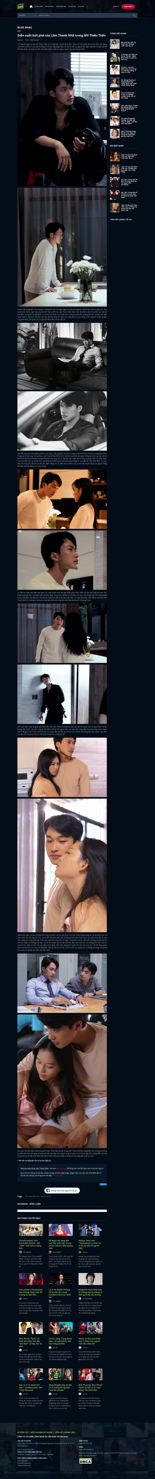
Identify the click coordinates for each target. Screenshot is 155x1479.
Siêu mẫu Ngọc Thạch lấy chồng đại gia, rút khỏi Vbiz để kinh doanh (129, 108)
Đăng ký (116, 6)
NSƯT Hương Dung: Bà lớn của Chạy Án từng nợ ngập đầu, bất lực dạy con (128, 133)
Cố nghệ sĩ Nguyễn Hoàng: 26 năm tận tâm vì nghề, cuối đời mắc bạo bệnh (129, 120)
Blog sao (81, 6)
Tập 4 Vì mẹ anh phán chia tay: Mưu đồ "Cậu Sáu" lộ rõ (129, 156)
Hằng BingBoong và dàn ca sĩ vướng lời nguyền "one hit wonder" (60, 1387)
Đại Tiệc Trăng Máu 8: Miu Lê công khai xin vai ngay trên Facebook (129, 182)
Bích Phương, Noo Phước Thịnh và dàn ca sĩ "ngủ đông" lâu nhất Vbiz (90, 1387)
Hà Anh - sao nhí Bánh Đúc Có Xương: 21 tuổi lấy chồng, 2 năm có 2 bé (129, 69)
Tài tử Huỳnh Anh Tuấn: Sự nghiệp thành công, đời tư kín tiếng (128, 95)
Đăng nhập (128, 6)
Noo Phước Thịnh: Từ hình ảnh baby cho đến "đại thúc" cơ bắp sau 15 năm (30, 1342)
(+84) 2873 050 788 (23, 1466)
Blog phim (72, 6)
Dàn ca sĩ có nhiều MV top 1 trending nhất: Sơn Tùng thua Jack (30, 1387)
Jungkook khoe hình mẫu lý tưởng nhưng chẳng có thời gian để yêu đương (90, 1292)
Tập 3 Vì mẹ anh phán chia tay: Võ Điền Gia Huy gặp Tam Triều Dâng (129, 169)
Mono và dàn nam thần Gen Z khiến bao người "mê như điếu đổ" (89, 1341)
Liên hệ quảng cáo (65, 1432)
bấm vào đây (61, 1168)
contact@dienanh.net (86, 1449)
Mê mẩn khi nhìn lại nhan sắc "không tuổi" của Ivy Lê (128, 44)
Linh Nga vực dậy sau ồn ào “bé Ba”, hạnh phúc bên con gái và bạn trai (129, 56)
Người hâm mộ (46, 1196)
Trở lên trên (110, 1477)
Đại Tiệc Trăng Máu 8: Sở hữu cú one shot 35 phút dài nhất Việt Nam (129, 194)
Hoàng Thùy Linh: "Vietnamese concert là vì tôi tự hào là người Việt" (90, 1244)
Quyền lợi (22, 1432)
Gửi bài (103, 1184)
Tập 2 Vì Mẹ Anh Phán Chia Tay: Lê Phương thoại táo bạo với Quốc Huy (129, 207)
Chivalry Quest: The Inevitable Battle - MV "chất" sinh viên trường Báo (30, 1244)
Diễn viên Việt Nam (32, 1196)
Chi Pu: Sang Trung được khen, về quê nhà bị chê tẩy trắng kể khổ (60, 1341)
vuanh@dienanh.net (24, 1463)
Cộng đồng (39, 6)
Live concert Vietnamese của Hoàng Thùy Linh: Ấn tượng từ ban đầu (30, 1292)
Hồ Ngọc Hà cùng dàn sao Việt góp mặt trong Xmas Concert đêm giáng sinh (61, 1244)
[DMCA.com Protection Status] (85, 1461)
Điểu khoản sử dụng (41, 1432)
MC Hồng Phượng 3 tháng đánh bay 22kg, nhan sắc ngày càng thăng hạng (129, 82)
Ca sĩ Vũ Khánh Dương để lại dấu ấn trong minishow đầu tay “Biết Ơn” (60, 1293)
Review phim (49, 6)
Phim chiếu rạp (61, 6)
